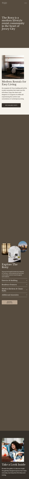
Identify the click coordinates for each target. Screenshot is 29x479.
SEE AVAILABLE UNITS (11, 105)
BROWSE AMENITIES (10, 302)
